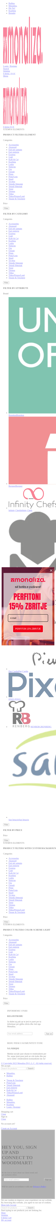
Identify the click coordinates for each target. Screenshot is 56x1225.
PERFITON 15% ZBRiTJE (28, 629)
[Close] (51, 570)
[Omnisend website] (28, 651)
